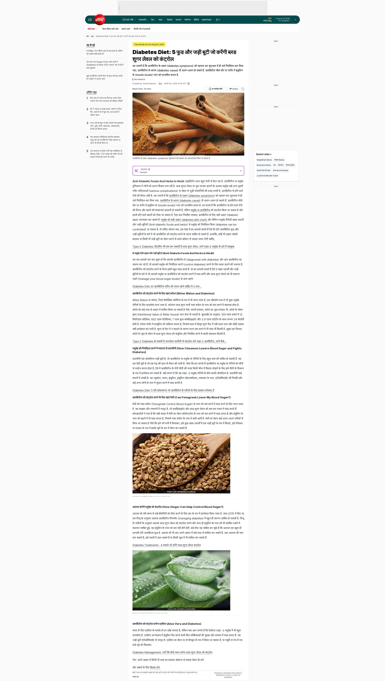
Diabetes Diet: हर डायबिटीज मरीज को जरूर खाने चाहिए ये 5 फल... (167, 286)
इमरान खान (126, 29)
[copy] (242, 88)
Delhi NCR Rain (264, 170)
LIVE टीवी (129, 19)
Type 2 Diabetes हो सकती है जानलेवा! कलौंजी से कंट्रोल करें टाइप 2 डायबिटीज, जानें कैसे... (179, 341)
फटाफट (179, 19)
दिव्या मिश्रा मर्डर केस (110, 29)
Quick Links (263, 154)
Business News (264, 165)
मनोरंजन (188, 19)
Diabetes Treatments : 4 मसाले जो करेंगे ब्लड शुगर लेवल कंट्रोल (166, 545)
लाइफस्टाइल (206, 19)
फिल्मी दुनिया (290, 165)
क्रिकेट (170, 19)
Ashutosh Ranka (280, 170)
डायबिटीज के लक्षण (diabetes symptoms (191, 195)
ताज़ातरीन (142, 19)
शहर (160, 19)
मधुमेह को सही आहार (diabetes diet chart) (184, 219)
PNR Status (279, 160)
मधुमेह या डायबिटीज (201, 210)
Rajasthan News (264, 160)
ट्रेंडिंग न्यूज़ (91, 92)
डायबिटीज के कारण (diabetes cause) (180, 200)
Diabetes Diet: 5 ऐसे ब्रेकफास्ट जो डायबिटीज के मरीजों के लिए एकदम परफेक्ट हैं (173, 390)
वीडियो (196, 19)
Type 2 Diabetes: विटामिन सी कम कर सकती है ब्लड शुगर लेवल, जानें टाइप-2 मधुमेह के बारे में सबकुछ (183, 246)
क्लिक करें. (155, 667)
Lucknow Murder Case (267, 175)
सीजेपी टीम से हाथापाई (142, 29)
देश (152, 19)
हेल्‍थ (160, 83)
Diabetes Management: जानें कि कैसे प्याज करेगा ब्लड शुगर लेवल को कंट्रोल (172, 652)
